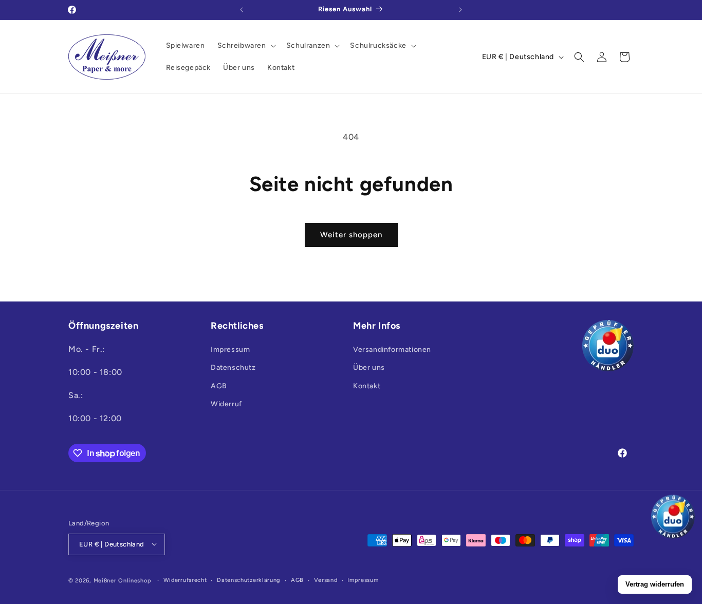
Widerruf (226, 404)
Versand (326, 579)
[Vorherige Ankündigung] (241, 10)
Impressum (230, 350)
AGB (219, 386)
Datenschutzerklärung (249, 579)
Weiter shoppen (351, 234)
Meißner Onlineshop (123, 580)
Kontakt (366, 386)
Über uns (369, 368)
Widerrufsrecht (185, 579)
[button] (245, 45)
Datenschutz (233, 368)
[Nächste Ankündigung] (460, 10)
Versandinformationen (392, 350)
